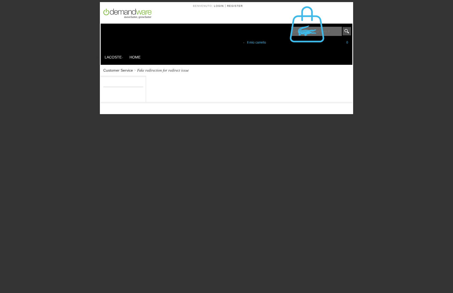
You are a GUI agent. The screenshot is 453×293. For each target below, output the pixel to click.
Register (235, 5)
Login (219, 5)
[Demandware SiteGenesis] (129, 14)
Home (135, 57)
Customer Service (118, 70)
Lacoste (113, 57)
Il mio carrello (297, 42)
